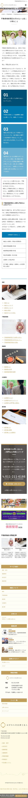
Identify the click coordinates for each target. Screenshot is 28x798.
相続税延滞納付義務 (9, 372)
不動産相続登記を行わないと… (13, 340)
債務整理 (4, 573)
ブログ (3, 666)
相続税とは (7, 367)
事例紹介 (4, 759)
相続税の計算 (8, 369)
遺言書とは (7, 427)
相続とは (6, 303)
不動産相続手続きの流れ (11, 342)
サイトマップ (5, 711)
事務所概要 (4, 703)
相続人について (8, 305)
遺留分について (8, 308)
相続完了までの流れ (9, 313)
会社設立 (4, 577)
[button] (25, 5)
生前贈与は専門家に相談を (11, 403)
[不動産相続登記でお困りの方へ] (7, 542)
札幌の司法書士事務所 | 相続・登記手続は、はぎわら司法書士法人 (14, 789)
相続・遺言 (4, 570)
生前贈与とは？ (8, 398)
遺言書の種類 (8, 430)
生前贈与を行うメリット (11, 400)
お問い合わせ (5, 707)
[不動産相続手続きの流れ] (20, 542)
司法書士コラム (6, 662)
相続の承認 (7, 310)
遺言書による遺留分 (9, 432)
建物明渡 (4, 581)
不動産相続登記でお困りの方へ (13, 337)
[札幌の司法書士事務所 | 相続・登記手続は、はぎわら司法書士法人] (8, 5)
